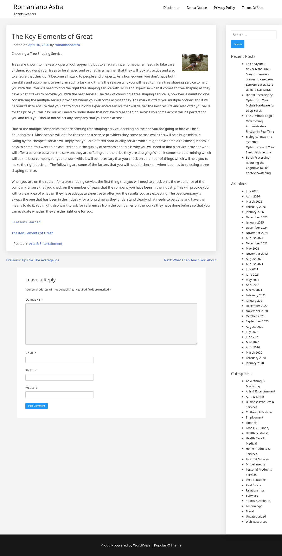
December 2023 (257, 243)
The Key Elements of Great (32, 233)
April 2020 (253, 347)
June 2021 (252, 274)
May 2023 (252, 248)
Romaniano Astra (38, 6)
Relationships (255, 490)
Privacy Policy (224, 7)
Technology (254, 506)
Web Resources (256, 522)
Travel (250, 511)
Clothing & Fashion (259, 412)
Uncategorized (256, 516)
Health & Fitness (257, 433)
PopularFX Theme (167, 545)
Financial (252, 423)
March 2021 (254, 290)
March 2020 (254, 352)
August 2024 (254, 238)
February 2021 (256, 295)
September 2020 (257, 321)
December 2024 (257, 228)
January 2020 (255, 363)
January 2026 (255, 212)
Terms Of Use (252, 7)
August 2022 (254, 259)
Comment (34, 299)
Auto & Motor (255, 397)
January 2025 (255, 222)
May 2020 (252, 342)
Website (31, 388)
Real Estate (253, 485)
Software (252, 495)
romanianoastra (67, 45)
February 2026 (256, 207)
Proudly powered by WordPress (126, 545)
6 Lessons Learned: (26, 222)
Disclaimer (171, 7)
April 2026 (253, 196)
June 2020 (252, 337)
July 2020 (252, 332)
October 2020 (255, 316)
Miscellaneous (256, 464)
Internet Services (257, 459)
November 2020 (257, 311)
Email (31, 370)
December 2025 (257, 217)
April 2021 (253, 285)
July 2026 (252, 191)
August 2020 (254, 327)
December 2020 (257, 306)
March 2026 (254, 201)
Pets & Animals (256, 480)
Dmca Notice (197, 7)
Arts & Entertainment (45, 243)
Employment (254, 417)
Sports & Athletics (258, 501)
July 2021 (252, 269)
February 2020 (256, 358)
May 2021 (252, 280)
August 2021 (254, 264)
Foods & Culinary (257, 428)
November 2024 (257, 233)
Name (30, 353)
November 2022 (257, 254)
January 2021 (255, 301)
